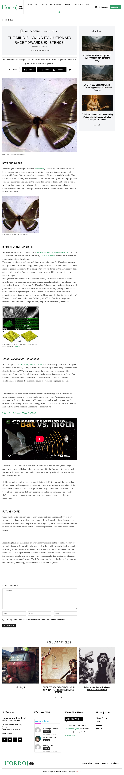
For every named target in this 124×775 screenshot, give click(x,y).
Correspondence (33, 31)
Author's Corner (42, 721)
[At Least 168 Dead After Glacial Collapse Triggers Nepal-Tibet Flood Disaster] (97, 73)
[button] (59, 12)
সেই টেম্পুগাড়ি (20, 687)
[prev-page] (94, 125)
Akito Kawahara (47, 255)
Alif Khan (58, 692)
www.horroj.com (71, 735)
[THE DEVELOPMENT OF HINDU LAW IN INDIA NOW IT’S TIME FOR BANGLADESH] (59, 665)
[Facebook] (4, 740)
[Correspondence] (22, 31)
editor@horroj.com (72, 729)
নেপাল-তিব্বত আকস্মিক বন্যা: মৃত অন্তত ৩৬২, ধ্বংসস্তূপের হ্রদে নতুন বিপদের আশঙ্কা (97, 58)
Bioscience (39, 168)
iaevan (79, 772)
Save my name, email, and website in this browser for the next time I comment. (35, 620)
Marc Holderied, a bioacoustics (28, 364)
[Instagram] (10, 740)
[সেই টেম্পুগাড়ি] (20, 665)
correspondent (50, 737)
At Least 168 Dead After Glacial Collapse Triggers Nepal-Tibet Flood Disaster (97, 87)
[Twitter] (15, 740)
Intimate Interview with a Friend (97, 687)
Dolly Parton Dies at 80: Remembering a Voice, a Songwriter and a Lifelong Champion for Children (97, 117)
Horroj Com (48, 745)
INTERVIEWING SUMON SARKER (97, 689)
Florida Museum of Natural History (52, 252)
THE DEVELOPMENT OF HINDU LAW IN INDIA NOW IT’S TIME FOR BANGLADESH (59, 688)
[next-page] (99, 125)
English (11, 20)
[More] (69, 69)
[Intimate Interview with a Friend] (97, 665)
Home (4, 20)
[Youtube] (20, 740)
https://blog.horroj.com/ (50, 751)
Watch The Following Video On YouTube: (21, 413)
